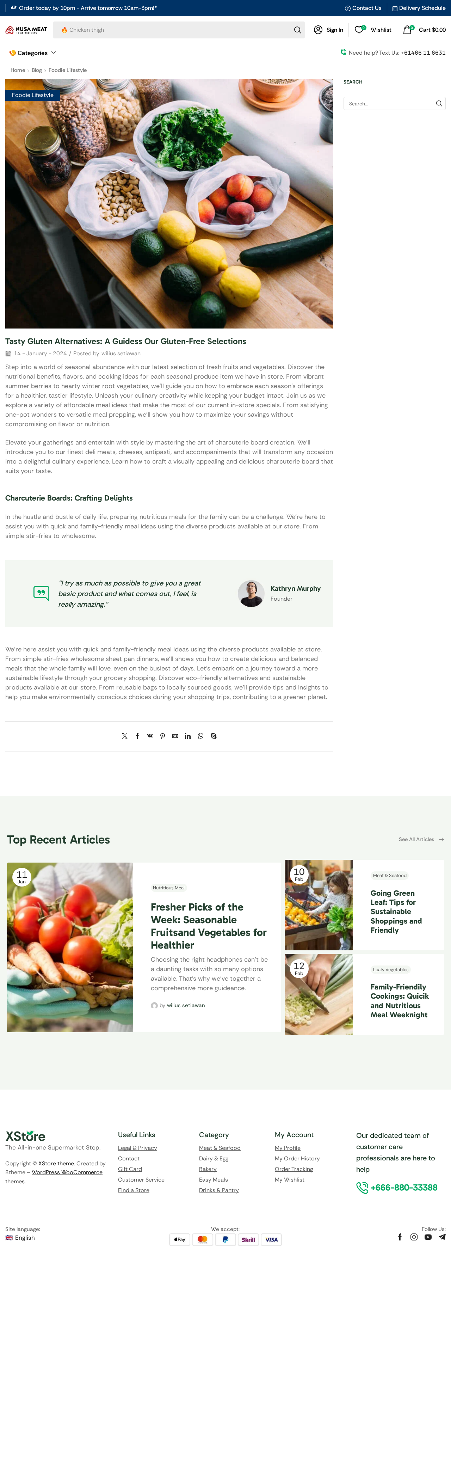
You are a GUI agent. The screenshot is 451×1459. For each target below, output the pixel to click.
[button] (328, 30)
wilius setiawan (121, 353)
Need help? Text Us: (397, 52)
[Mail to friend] (175, 736)
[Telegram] (442, 1236)
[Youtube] (428, 1236)
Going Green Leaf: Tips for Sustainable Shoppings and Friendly (396, 912)
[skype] (212, 736)
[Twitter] (126, 736)
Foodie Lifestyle (68, 70)
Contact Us (367, 8)
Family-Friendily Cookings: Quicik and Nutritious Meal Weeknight (400, 1000)
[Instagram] (414, 1236)
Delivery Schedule (422, 8)
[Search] (298, 30)
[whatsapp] (200, 736)
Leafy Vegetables (391, 970)
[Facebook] (137, 736)
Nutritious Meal (169, 888)
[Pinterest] (162, 736)
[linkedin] (187, 736)
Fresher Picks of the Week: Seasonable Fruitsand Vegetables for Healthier (209, 926)
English (25, 1238)
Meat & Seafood (390, 875)
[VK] (150, 736)
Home (18, 70)
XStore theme (56, 1163)
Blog (37, 70)
